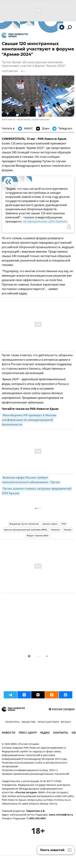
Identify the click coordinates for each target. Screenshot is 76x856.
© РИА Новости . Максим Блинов (16, 119)
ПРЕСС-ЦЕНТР (28, 733)
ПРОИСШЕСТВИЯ (48, 722)
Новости (55, 529)
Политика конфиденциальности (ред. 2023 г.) (30, 770)
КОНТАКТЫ (60, 733)
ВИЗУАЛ (66, 722)
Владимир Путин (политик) (24, 524)
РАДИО (45, 733)
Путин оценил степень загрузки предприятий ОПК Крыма (37, 491)
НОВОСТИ (8, 733)
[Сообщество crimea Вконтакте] (24, 694)
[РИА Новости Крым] (14, 35)
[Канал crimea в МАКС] (65, 694)
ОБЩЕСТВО (28, 722)
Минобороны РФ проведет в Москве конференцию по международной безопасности (29, 420)
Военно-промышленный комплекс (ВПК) (25, 529)
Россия (67, 529)
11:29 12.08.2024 (10, 71)
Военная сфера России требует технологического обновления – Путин (31, 480)
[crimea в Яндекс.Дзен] (38, 694)
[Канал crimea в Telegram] (10, 694)
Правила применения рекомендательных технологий (35, 774)
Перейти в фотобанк (41, 119)
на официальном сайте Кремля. (45, 221)
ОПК (63, 524)
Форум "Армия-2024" (38, 535)
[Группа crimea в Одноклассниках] (52, 694)
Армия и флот (50, 524)
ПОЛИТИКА (12, 722)
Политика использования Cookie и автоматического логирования (34, 765)
